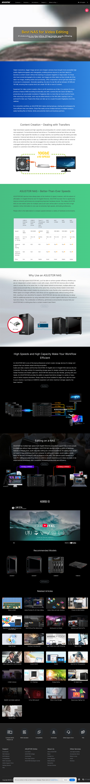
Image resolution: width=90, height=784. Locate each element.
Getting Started (6, 765)
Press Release (51, 758)
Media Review (51, 760)
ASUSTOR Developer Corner (32, 760)
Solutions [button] (26, 2)
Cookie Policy (54, 780)
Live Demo (28, 751)
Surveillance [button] (35, 2)
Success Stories (51, 765)
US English (82, 2)
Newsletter (50, 763)
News (48, 754)
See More (44, 306)
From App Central (29, 758)
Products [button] (18, 2)
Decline (65, 779)
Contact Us (50, 756)
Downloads (5, 751)
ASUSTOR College (30, 754)
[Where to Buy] (87, 10)
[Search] (87, 2)
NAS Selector (6, 754)
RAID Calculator (6, 760)
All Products (44, 581)
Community (28, 756)
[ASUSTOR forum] (79, 779)
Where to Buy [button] (53, 2)
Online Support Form (8, 763)
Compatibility (6, 758)
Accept (72, 779)
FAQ (3, 767)
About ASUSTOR (51, 751)
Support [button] (43, 2)
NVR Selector (6, 756)
